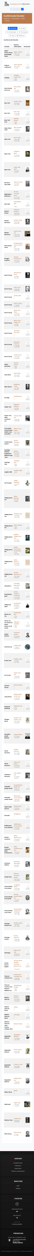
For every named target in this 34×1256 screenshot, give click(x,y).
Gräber (23, 18)
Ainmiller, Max (18, 514)
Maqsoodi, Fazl (18, 706)
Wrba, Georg (17, 1132)
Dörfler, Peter (18, 101)
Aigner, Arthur (18, 52)
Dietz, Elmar (17, 373)
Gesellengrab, (18, 396)
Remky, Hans (17, 806)
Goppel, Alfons (18, 734)
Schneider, (17, 1014)
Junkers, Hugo (18, 220)
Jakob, (15, 1090)
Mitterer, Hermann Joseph (16, 875)
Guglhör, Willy (18, 470)
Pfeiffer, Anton (18, 659)
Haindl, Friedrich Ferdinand (17, 593)
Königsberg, (17, 814)
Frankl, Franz (17, 355)
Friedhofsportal (15, 18)
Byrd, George (17, 127)
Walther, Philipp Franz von (17, 536)
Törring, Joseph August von (18, 896)
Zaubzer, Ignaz (18, 923)
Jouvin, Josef (17, 295)
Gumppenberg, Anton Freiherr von (18, 245)
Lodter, (16, 1007)
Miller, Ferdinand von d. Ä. (18, 848)
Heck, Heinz (17, 137)
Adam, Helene (18, 525)
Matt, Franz (17, 287)
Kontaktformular (18, 1163)
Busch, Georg (18, 303)
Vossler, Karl (17, 1118)
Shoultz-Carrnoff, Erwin (16, 193)
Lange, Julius (17, 645)
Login (18, 1185)
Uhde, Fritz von (18, 182)
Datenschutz (18, 1168)
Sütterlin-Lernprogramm (18, 1171)
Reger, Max (17, 1102)
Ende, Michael (18, 64)
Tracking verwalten (17, 1224)
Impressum (18, 1165)
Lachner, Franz (18, 1064)
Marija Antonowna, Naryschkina (17, 549)
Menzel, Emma (18, 1024)
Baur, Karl (17, 111)
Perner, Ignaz (18, 1049)
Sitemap (18, 1188)
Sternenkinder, (18, 685)
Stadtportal (7, 18)
